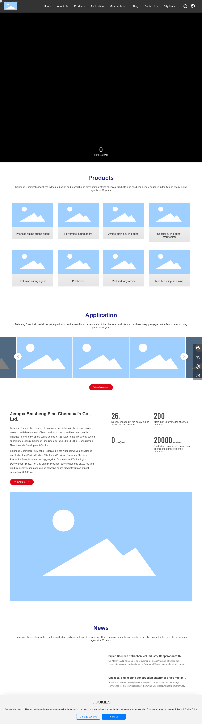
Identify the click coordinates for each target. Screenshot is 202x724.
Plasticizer (78, 281)
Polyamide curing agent (78, 233)
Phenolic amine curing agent (33, 233)
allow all (114, 716)
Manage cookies (88, 716)
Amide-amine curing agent (123, 233)
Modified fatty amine (124, 281)
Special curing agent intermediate (169, 235)
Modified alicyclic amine (169, 281)
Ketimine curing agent (33, 281)
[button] (18, 356)
